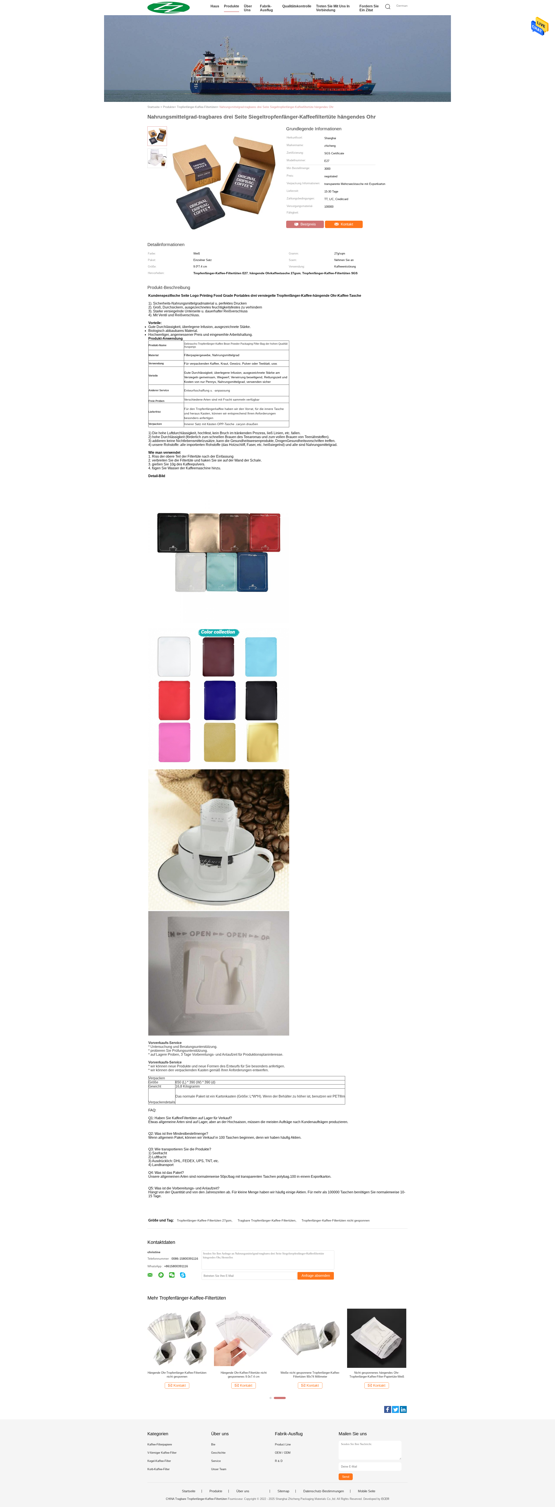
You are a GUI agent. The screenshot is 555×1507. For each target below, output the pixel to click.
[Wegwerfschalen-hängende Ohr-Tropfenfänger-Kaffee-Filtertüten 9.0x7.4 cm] (243, 1338)
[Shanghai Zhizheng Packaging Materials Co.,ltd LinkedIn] (403, 1409)
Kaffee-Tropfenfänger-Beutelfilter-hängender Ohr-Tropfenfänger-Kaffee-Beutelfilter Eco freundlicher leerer (376, 1375)
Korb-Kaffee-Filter (158, 1469)
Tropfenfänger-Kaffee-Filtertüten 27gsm (204, 1220)
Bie (213, 1444)
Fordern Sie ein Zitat (369, 8)
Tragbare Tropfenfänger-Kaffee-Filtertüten (266, 1220)
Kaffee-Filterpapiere (159, 1444)
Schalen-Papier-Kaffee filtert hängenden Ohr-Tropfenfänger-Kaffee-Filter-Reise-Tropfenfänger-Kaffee (177, 1375)
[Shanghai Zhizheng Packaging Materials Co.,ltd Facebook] (387, 1409)
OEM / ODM (283, 1452)
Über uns (248, 8)
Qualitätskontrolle (296, 6)
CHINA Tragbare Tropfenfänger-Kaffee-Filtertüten (196, 1498)
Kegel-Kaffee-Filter (159, 1461)
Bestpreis (307, 224)
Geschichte (218, 1452)
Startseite (188, 1491)
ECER (385, 1498)
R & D (278, 1461)
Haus (215, 6)
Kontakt (346, 224)
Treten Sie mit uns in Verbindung (333, 8)
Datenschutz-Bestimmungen (323, 1491)
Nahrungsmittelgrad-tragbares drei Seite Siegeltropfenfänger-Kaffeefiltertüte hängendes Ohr (276, 107)
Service (216, 1461)
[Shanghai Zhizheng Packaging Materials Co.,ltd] (168, 7)
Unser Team (218, 1469)
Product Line (283, 1444)
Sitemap (283, 1491)
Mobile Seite (366, 1491)
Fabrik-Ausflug (266, 8)
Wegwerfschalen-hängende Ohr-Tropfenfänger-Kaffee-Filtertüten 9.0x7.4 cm (244, 1374)
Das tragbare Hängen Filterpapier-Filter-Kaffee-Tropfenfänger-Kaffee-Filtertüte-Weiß (310, 1374)
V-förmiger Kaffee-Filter (161, 1452)
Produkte (231, 6)
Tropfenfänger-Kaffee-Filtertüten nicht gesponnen (336, 1220)
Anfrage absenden (316, 1275)
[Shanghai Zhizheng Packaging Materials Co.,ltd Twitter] (395, 1409)
